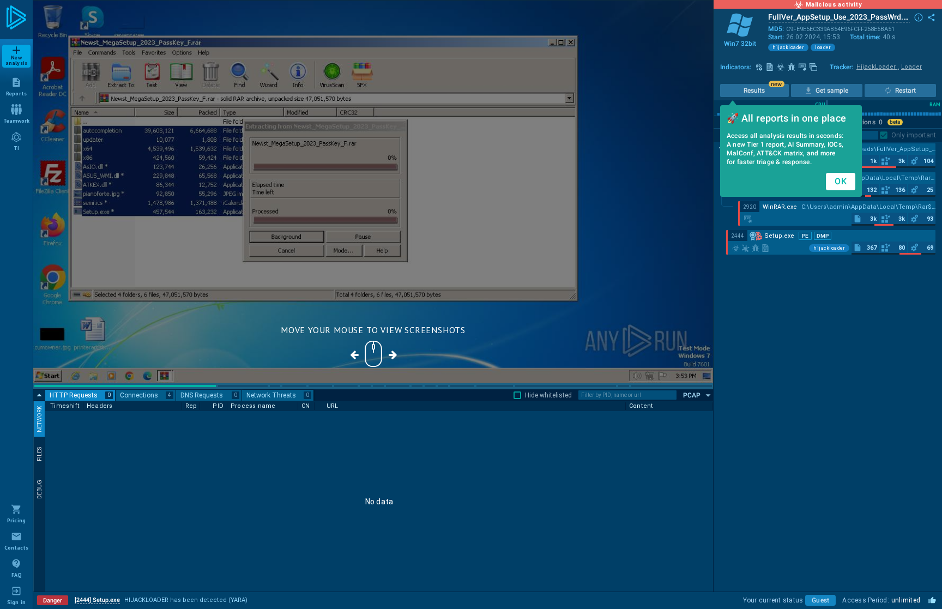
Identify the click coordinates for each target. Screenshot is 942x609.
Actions (867, 122)
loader (823, 47)
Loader (911, 66)
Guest (820, 600)
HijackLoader (877, 66)
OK (841, 181)
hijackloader (788, 47)
